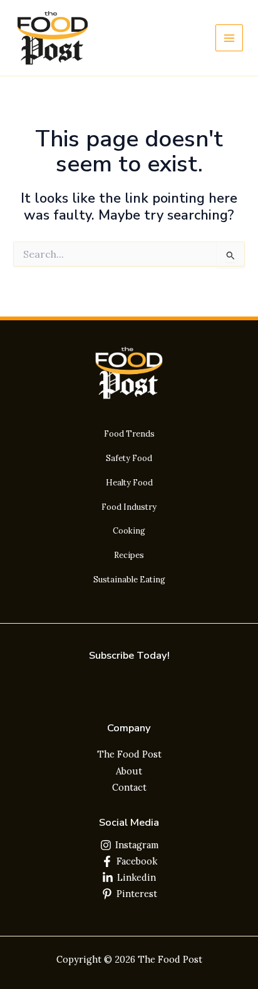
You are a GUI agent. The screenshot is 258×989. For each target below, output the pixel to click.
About (129, 771)
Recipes (129, 555)
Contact (129, 787)
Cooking (129, 530)
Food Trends (129, 434)
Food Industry (129, 507)
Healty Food (129, 482)
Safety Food (129, 458)
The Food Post (129, 754)
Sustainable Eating (129, 579)
